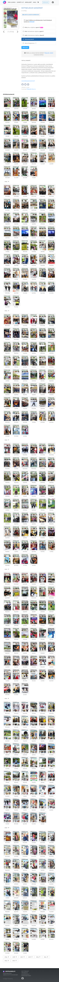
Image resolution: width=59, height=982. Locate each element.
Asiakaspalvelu (7, 973)
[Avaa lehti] (7, 102)
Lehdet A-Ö (20, 2)
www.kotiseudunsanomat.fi (28, 81)
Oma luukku (12, 2)
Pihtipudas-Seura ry (31, 89)
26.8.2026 (31, 21)
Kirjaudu (45, 2)
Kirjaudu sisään (49, 53)
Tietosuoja (24, 972)
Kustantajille (25, 974)
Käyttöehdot (25, 971)
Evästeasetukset (26, 975)
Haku (34, 2)
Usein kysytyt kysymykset (10, 974)
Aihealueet (28, 2)
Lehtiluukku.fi (10, 971)
